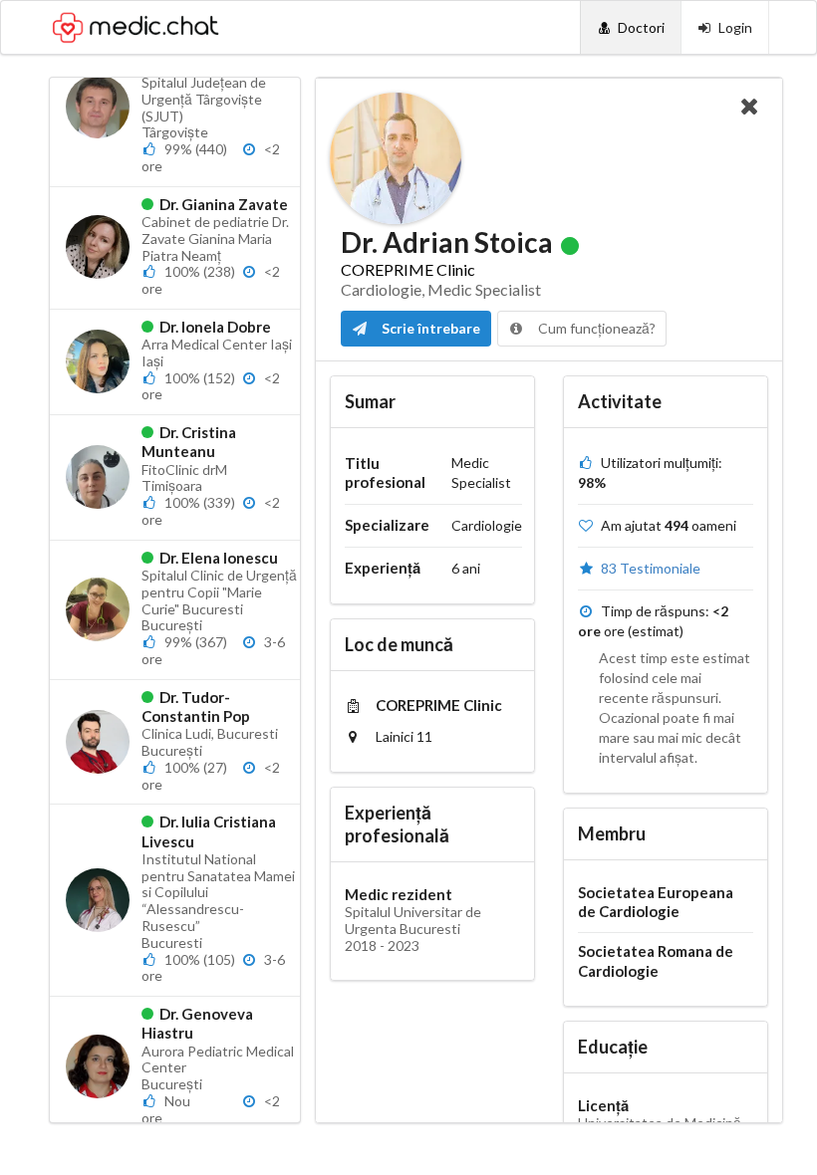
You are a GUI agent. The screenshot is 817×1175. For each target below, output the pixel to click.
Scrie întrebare (429, 328)
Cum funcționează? (595, 328)
